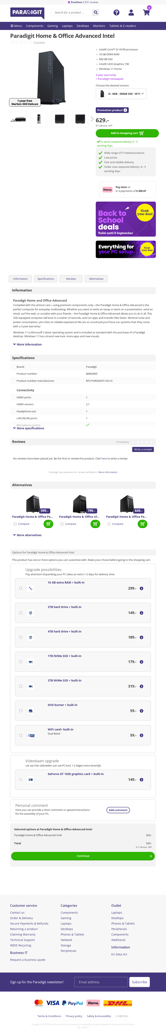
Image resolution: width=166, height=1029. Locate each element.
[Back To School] (126, 219)
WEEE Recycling (20, 945)
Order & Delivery (21, 918)
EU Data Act (119, 954)
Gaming (66, 918)
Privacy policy (74, 1016)
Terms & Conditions (49, 1016)
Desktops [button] (83, 26)
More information (107, 472)
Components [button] (34, 26)
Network (66, 940)
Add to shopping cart (124, 133)
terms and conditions (123, 1024)
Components (69, 912)
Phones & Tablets (72, 934)
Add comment (118, 810)
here (104, 458)
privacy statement (101, 1024)
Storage (66, 945)
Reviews (71, 279)
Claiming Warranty (22, 934)
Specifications (45, 279)
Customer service (23, 905)
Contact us (17, 912)
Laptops (66, 923)
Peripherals (68, 951)
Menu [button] (18, 26)
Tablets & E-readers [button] (122, 26)
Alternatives (96, 279)
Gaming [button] (52, 26)
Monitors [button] (99, 26)
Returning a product (24, 929)
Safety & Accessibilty (99, 1016)
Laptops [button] (67, 26)
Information (20, 279)
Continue (83, 856)
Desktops (67, 929)
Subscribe (139, 982)
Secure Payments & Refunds (29, 923)
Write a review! (143, 449)
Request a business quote (27, 960)
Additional (118, 940)
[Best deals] (126, 249)
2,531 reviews (84, 2)
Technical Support (22, 940)
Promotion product (110, 110)
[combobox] (121, 93)
